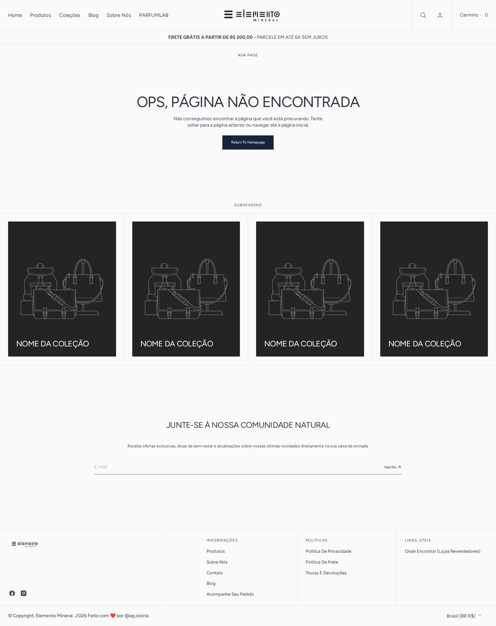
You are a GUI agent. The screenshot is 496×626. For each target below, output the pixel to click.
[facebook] (12, 593)
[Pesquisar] (422, 15)
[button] (440, 15)
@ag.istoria (136, 616)
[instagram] (24, 593)
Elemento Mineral (55, 616)
